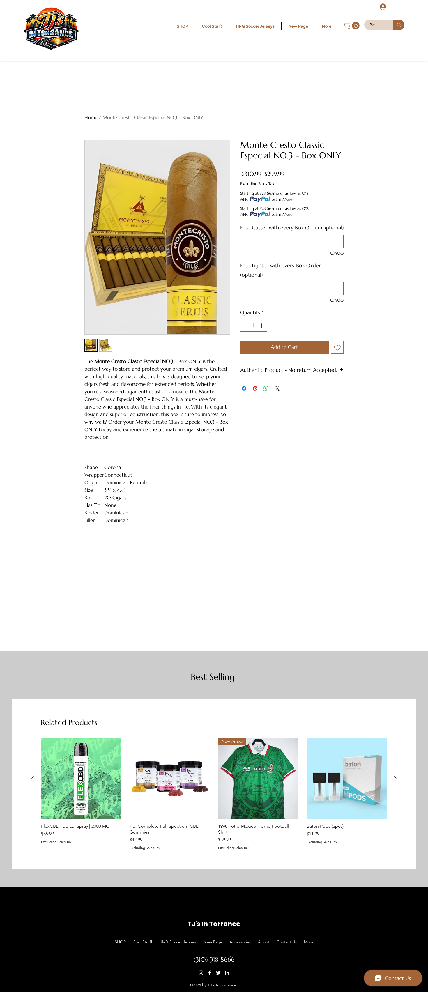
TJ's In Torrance (214, 924)
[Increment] (262, 326)
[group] (214, 794)
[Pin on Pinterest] (255, 388)
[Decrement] (245, 326)
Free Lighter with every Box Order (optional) (280, 270)
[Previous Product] (32, 778)
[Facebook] (210, 973)
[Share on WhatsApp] (266, 388)
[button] (352, 25)
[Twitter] (218, 973)
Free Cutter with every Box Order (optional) (292, 227)
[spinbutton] (254, 326)
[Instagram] (201, 973)
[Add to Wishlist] (337, 347)
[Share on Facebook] (243, 388)
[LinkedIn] (227, 973)
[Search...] (398, 25)
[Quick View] (81, 778)
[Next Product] (395, 778)
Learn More (282, 199)
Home (91, 117)
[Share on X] (277, 388)
